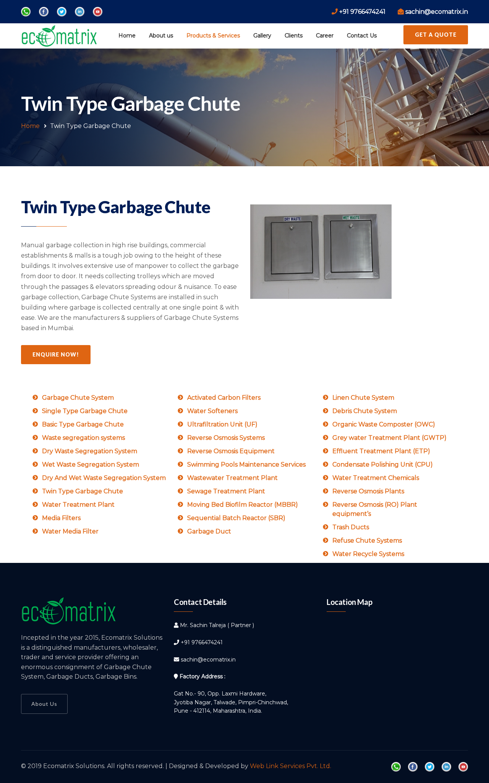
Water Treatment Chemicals (375, 477)
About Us (44, 703)
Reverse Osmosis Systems (226, 437)
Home (127, 35)
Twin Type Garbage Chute (82, 491)
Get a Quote (436, 34)
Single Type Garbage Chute (85, 411)
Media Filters (61, 518)
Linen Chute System (363, 397)
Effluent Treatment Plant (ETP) (381, 451)
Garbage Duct (209, 531)
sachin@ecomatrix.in (208, 659)
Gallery (262, 35)
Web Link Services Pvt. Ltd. (290, 766)
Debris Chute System (364, 411)
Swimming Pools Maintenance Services (246, 464)
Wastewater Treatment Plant (232, 477)
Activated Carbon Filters (224, 397)
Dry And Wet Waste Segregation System (104, 477)
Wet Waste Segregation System (90, 464)
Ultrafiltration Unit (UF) (222, 424)
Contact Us (362, 35)
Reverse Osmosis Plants (368, 491)
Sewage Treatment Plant (226, 491)
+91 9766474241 (202, 642)
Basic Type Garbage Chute (83, 424)
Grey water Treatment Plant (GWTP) (389, 437)
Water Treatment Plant (78, 504)
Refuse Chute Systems (367, 540)
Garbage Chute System (78, 397)
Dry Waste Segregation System (89, 451)
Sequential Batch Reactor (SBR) (236, 518)
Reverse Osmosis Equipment (231, 451)
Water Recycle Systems (368, 554)
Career (325, 35)
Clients (294, 35)
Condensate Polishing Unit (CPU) (382, 464)
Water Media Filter (70, 531)
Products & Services (213, 35)
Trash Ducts (350, 527)
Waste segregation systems (83, 437)
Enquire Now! (55, 354)
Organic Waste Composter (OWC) (383, 424)
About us (161, 35)
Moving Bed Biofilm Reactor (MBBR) (242, 504)
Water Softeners (212, 411)
